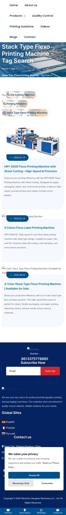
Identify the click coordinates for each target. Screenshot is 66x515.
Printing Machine (16, 103)
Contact (30, 37)
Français (10, 427)
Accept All (34, 475)
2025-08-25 (19, 275)
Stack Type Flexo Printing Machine (26, 112)
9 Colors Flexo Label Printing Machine (29, 227)
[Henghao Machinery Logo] (13, 389)
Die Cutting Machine (22, 94)
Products (16, 16)
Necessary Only (21, 483)
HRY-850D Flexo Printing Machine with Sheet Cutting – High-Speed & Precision (30, 169)
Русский (10, 433)
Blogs (13, 37)
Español (10, 422)
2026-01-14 (19, 157)
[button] (25, 511)
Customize (47, 483)
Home (14, 5)
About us (31, 5)
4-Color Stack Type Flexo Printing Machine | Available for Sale (32, 286)
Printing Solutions (22, 26)
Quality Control (42, 16)
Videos (45, 26)
